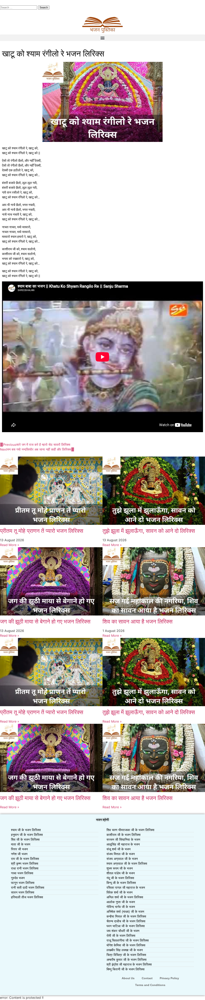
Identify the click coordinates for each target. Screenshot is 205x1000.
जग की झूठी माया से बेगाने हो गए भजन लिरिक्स (45, 621)
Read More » (9, 545)
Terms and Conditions (150, 985)
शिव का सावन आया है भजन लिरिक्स (137, 621)
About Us (128, 978)
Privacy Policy (169, 978)
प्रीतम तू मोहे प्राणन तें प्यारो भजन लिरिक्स (41, 530)
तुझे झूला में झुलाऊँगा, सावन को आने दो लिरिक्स (148, 530)
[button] (102, 37)
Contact (147, 978)
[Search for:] (19, 7)
